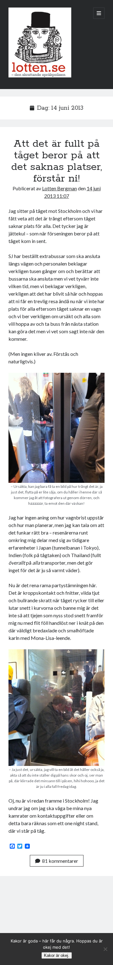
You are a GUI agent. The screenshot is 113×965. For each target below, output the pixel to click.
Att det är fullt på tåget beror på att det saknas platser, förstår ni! (56, 161)
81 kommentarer (60, 861)
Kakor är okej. (56, 955)
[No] (105, 949)
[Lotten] (39, 76)
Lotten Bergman (59, 188)
